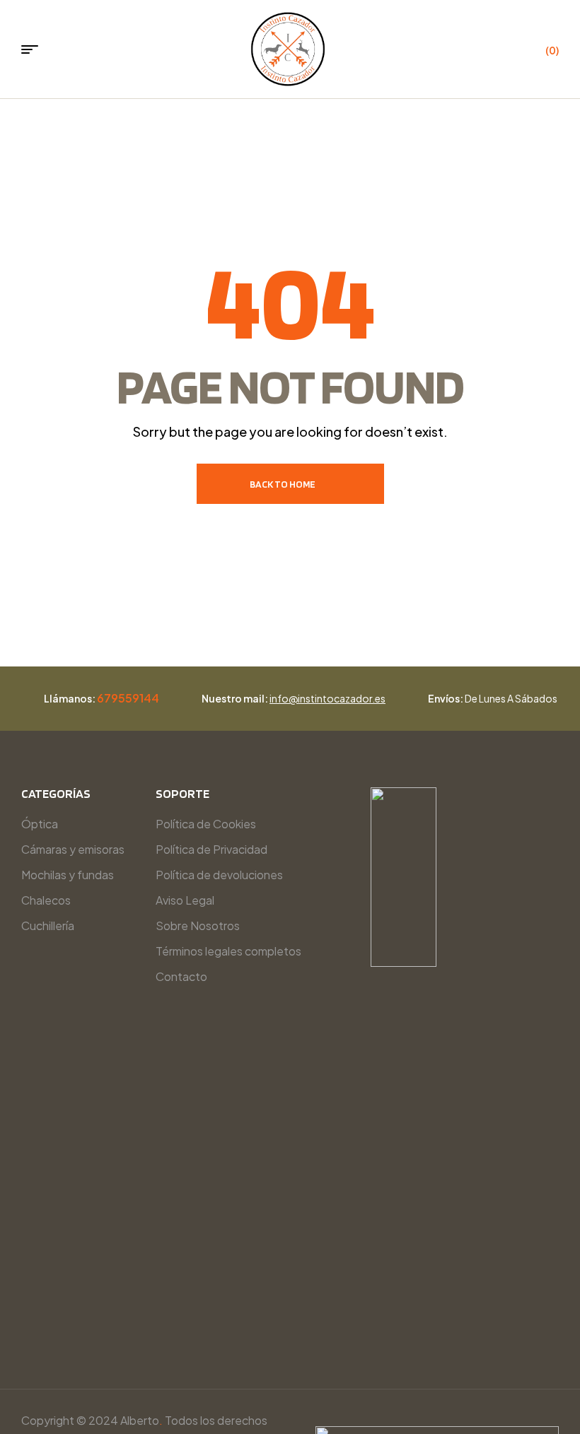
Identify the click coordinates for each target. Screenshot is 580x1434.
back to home (282, 484)
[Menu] (35, 49)
